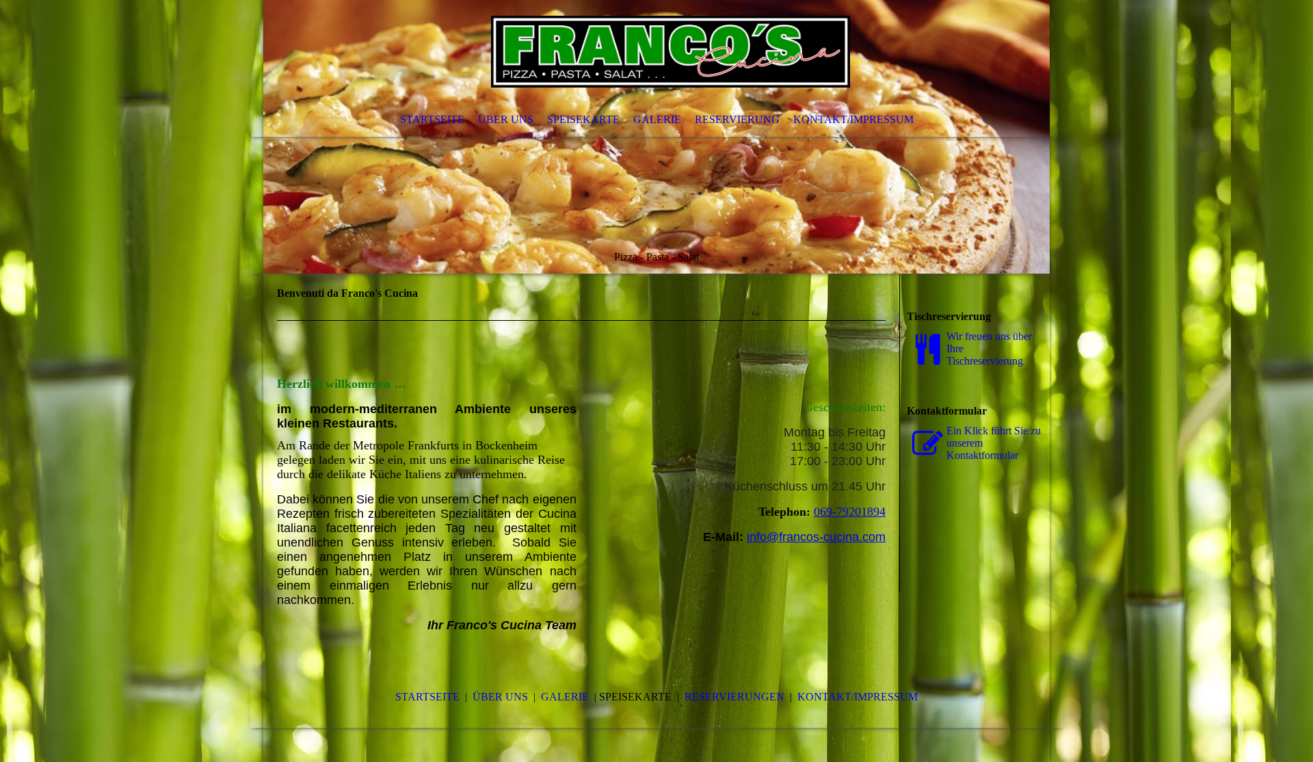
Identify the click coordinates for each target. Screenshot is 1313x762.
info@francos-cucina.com (816, 537)
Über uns (505, 119)
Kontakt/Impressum (853, 119)
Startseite (432, 119)
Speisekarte (583, 119)
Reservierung (737, 119)
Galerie (657, 119)
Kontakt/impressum (857, 696)
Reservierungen (734, 696)
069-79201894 (850, 511)
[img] (656, 137)
